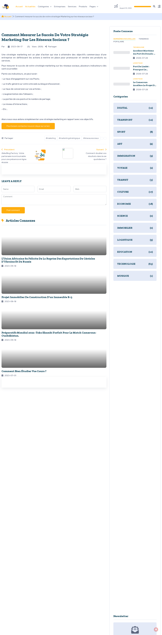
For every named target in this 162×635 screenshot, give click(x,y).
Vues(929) (37, 46)
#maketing (51, 138)
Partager (52, 46)
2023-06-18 (10, 301)
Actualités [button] (30, 6)
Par (3, 46)
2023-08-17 (17, 46)
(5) (28, 46)
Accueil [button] (19, 6)
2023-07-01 (10, 375)
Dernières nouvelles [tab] (124, 39)
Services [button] (72, 6)
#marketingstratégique (69, 138)
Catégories (43, 6)
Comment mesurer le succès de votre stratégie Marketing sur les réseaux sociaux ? (45, 37)
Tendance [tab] (144, 39)
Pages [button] (93, 6)
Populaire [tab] (118, 41)
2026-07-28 (142, 57)
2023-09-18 (10, 266)
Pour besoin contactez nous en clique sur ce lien (28, 126)
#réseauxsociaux (91, 138)
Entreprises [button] (59, 6)
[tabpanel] (135, 68)
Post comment (13, 210)
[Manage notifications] (156, 629)
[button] (159, 6)
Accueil (7, 16)
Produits (83, 6)
